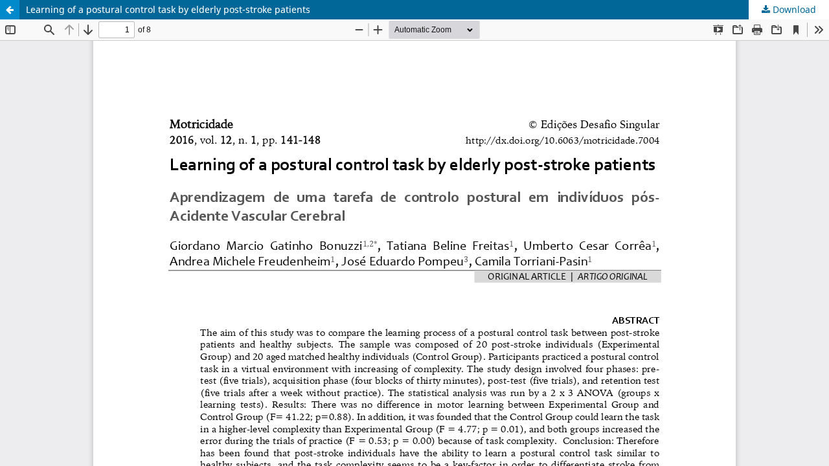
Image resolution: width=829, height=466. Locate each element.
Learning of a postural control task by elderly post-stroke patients (168, 9)
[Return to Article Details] (9, 9)
